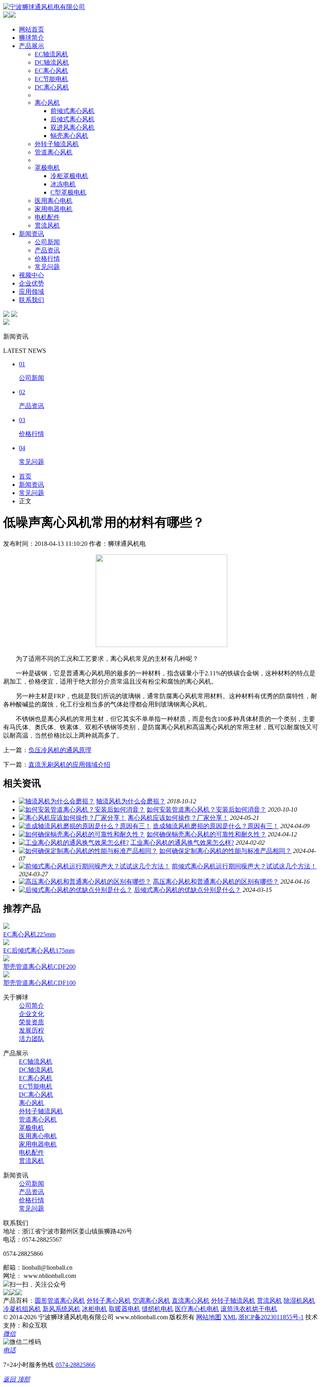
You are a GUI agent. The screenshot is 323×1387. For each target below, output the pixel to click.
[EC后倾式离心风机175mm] (6, 943)
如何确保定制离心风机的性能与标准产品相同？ (225, 850)
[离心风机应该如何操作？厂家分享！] (72, 817)
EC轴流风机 (51, 54)
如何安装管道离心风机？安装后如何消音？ (206, 809)
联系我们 (31, 300)
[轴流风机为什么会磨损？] (57, 801)
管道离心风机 (53, 152)
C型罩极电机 (68, 192)
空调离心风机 (151, 1300)
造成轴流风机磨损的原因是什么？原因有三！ (216, 826)
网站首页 (31, 29)
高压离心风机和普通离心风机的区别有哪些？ (216, 881)
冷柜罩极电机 (69, 175)
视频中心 (31, 275)
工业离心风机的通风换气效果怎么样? (182, 842)
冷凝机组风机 (22, 1308)
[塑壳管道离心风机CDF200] (6, 959)
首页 (25, 476)
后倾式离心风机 (72, 119)
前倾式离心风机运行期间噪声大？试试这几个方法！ (244, 866)
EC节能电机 (51, 79)
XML (230, 1317)
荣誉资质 (31, 1022)
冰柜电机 (94, 1308)
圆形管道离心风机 (60, 1300)
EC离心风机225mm (29, 934)
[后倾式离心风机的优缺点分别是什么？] (75, 889)
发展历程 (31, 1030)
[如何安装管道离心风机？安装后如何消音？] (82, 809)
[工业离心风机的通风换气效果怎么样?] (74, 842)
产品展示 (31, 46)
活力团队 (31, 1038)
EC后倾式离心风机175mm (38, 950)
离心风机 (47, 102)
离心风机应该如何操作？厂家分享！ (178, 817)
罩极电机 (47, 167)
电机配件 (47, 217)
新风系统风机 (61, 1308)
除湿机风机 (299, 1300)
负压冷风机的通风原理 (59, 750)
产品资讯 (47, 250)
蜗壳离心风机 (69, 135)
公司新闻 (47, 242)
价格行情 (47, 258)
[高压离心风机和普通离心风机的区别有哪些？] (85, 881)
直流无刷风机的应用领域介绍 (69, 764)
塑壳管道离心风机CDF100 (39, 982)
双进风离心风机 (72, 127)
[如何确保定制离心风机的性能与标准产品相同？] (88, 850)
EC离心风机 (51, 70)
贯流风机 (47, 225)
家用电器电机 (53, 209)
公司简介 (31, 1005)
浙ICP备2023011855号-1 (271, 1317)
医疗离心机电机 (197, 1308)
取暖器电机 (124, 1308)
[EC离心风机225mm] (6, 926)
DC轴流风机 (52, 62)
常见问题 (47, 266)
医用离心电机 (53, 200)
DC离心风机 (52, 87)
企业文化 (31, 1014)
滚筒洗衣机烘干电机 (249, 1308)
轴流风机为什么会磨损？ (130, 801)
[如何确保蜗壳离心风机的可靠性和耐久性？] (82, 834)
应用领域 (31, 291)
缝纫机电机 (157, 1308)
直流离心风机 (191, 1300)
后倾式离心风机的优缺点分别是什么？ (187, 889)
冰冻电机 (63, 184)
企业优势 (31, 283)
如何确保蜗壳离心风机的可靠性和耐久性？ (206, 834)
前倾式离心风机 (72, 111)
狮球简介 (31, 37)
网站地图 (208, 1317)
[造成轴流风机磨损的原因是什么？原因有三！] (85, 826)
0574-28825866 (75, 1364)
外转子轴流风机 (57, 144)
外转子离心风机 (109, 1300)
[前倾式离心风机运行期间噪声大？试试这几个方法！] (94, 866)
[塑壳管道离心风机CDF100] (6, 975)
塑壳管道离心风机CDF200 (39, 966)
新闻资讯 (31, 233)
